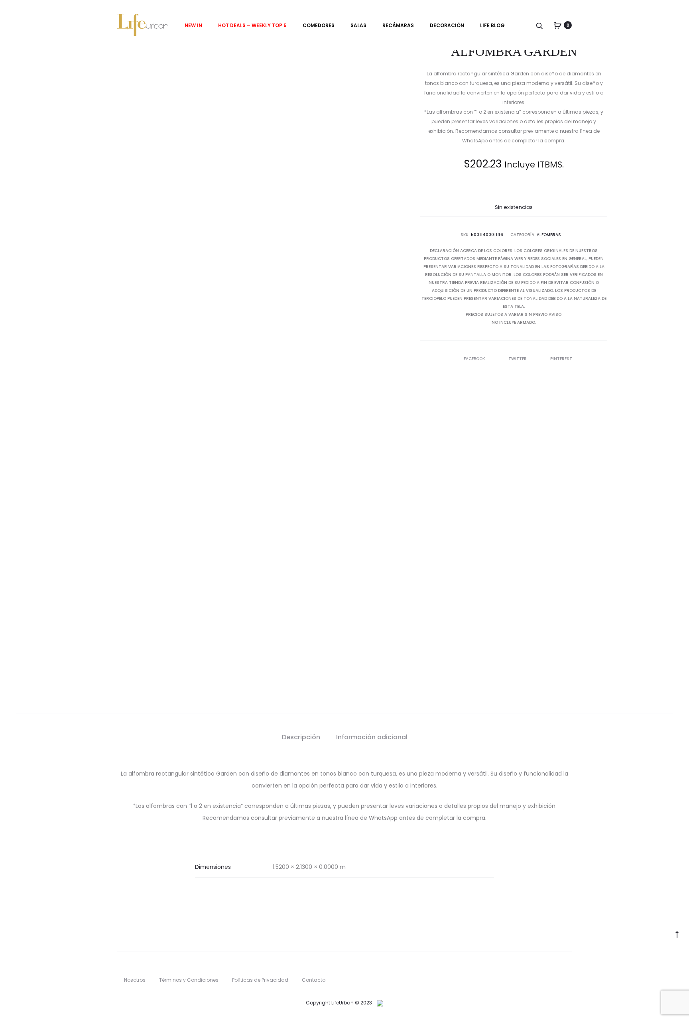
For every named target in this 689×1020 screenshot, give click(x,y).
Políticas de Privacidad (260, 980)
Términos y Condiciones (189, 980)
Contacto (313, 980)
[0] (558, 25)
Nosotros (135, 980)
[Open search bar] (540, 25)
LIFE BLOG (492, 25)
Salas (358, 25)
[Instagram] (569, 970)
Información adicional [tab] (371, 737)
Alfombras (549, 235)
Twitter (518, 359)
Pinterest (561, 359)
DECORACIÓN (447, 25)
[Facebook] (553, 970)
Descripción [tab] (301, 737)
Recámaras (398, 25)
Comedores (319, 25)
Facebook (475, 359)
